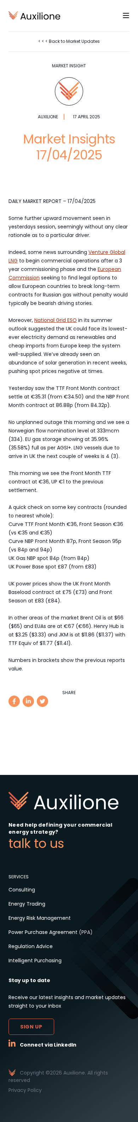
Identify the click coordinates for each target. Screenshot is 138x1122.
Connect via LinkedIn (48, 1044)
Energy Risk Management (39, 918)
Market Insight (69, 66)
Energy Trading (26, 903)
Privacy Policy (25, 1090)
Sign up (31, 1026)
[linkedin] (28, 701)
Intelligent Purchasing (35, 960)
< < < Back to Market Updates (69, 41)
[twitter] (42, 701)
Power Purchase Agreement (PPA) (50, 932)
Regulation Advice (30, 946)
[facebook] (14, 701)
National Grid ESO (55, 320)
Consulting (21, 889)
